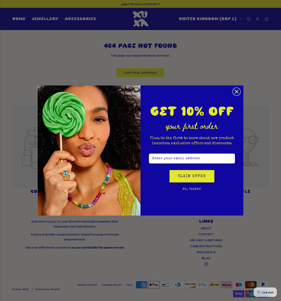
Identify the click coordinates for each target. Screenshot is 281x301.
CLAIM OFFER (192, 176)
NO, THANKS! (191, 189)
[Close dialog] (236, 91)
